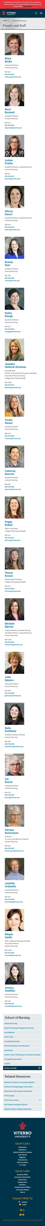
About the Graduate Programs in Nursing (18, 1028)
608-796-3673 (9, 385)
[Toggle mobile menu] (41, 13)
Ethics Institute (22, 1162)
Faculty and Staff (10, 1068)
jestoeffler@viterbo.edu (13, 1006)
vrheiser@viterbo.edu (13, 438)
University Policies (22, 1190)
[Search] (36, 13)
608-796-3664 (9, 744)
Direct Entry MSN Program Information (18, 1091)
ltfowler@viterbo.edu (12, 179)
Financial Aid (22, 1160)
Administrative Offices (22, 1187)
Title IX (22, 1192)
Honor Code (8, 1037)
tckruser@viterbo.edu (13, 591)
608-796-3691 (9, 74)
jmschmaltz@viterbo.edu (14, 902)
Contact (24, 1202)
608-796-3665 (9, 953)
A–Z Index (22, 1165)
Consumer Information (22, 1177)
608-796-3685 (9, 278)
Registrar (22, 1157)
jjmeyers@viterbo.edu (13, 696)
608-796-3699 (9, 589)
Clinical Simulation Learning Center (16, 1046)
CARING (7, 1064)
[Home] (9, 12)
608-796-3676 (9, 227)
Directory (22, 1185)
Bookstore (22, 1150)
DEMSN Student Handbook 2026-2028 (17, 1109)
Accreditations (9, 1032)
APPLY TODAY (27, 6)
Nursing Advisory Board (12, 1059)
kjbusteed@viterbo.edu (13, 128)
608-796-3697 (9, 795)
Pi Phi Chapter (9, 1096)
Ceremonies (8, 1050)
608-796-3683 (9, 487)
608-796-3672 (9, 176)
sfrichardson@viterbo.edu (14, 851)
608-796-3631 (9, 1004)
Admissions (22, 1147)
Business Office (22, 1174)
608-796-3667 (9, 642)
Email (24, 1204)
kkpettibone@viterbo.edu (14, 746)
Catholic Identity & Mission (22, 1152)
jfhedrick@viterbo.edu (13, 387)
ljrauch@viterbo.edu (12, 797)
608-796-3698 (9, 693)
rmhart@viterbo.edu (12, 280)
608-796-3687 (9, 848)
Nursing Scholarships (12, 1041)
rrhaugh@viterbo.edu (12, 331)
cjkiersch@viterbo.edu (13, 489)
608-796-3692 (9, 436)
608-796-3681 (9, 329)
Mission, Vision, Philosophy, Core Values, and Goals (22, 1055)
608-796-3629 (9, 125)
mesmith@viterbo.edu (13, 955)
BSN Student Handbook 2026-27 (15, 1104)
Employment (22, 1182)
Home (5, 21)
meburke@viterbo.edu (13, 77)
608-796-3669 (9, 899)
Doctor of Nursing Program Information (18, 1087)
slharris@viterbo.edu (12, 230)
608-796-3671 (9, 538)
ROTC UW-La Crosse (11, 1100)
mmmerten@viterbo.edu (14, 645)
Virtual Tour (22, 1180)
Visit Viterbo (22, 1155)
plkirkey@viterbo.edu (12, 540)
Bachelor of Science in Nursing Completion (19, 1082)
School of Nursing (19, 21)
